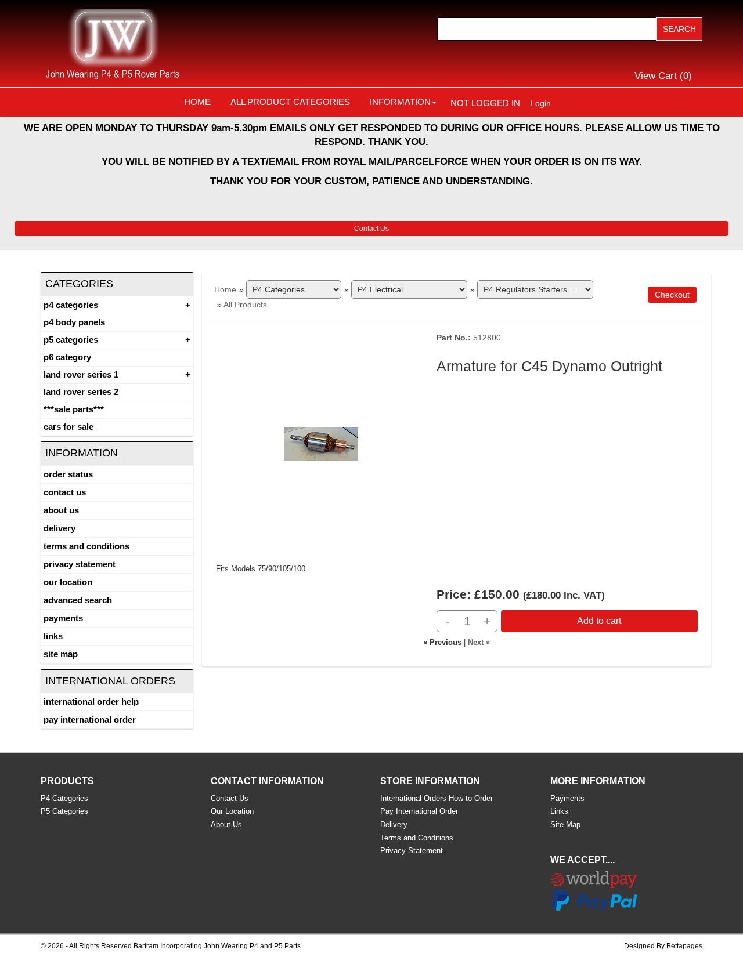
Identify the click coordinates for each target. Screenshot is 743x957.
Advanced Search (78, 600)
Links (53, 636)
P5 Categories (71, 340)
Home (197, 102)
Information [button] (400, 102)
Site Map (61, 654)
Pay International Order (90, 719)
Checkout (672, 294)
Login (541, 103)
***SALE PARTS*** (74, 409)
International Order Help (91, 701)
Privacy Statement (80, 564)
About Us (61, 510)
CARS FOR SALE (68, 427)
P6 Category (67, 357)
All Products (245, 304)
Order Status (68, 474)
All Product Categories (290, 102)
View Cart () (663, 75)
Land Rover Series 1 (81, 374)
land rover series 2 (81, 392)
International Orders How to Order (436, 798)
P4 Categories (71, 305)
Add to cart (599, 621)
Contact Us (371, 228)
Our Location (68, 582)
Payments (63, 618)
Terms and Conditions (86, 546)
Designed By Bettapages (663, 946)
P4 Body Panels (74, 322)
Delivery (59, 528)
